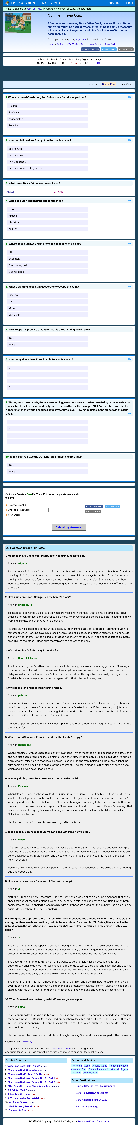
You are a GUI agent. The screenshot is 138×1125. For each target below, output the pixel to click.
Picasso (13, 295)
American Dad (78, 1069)
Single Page (109, 84)
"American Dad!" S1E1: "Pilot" (23, 1066)
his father (14, 222)
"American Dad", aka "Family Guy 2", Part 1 (31, 1078)
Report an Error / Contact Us (93, 1121)
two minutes (16, 155)
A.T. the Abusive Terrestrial (23, 1098)
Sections (31, 2)
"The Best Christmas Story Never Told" (29, 1086)
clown (12, 209)
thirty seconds (17, 161)
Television (76, 1065)
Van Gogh (14, 314)
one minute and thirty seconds (27, 168)
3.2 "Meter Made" (17, 1090)
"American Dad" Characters (23, 1070)
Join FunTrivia (34, 8)
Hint (130, 97)
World (87, 1065)
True (11, 338)
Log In (129, 2)
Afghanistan (16, 119)
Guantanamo (16, 271)
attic (11, 252)
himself (13, 215)
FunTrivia (87, 1106)
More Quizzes (91, 1099)
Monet (12, 308)
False (12, 344)
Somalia (13, 125)
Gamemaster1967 (61, 1048)
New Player (115, 2)
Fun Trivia (16, 2)
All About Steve (18, 1102)
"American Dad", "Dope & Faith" (25, 1074)
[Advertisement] (69, 73)
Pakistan (14, 112)
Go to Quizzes (92, 1093)
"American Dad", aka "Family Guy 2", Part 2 (31, 1082)
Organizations (99, 1065)
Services (56, 2)
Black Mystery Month (20, 1106)
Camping (76, 1072)
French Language (118, 1065)
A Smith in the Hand (19, 1094)
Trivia (43, 2)
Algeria (13, 105)
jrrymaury (81, 39)
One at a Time (92, 84)
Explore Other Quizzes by (95, 1086)
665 (98, 63)
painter (13, 228)
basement (15, 258)
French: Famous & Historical (103, 1069)
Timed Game (125, 84)
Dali (11, 301)
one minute (15, 148)
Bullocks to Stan (18, 1110)
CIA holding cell (18, 265)
